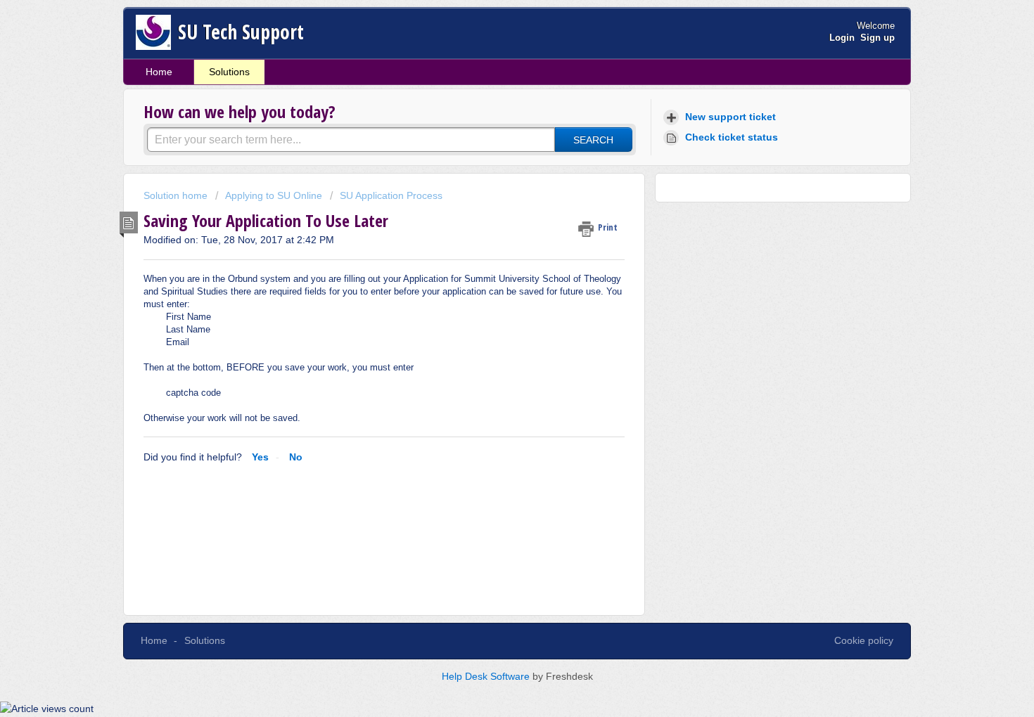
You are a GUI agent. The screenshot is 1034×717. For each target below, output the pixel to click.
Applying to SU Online (273, 195)
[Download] (491, 172)
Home (159, 71)
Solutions (229, 71)
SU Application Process (391, 195)
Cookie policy (863, 640)
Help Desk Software (487, 676)
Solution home (176, 195)
